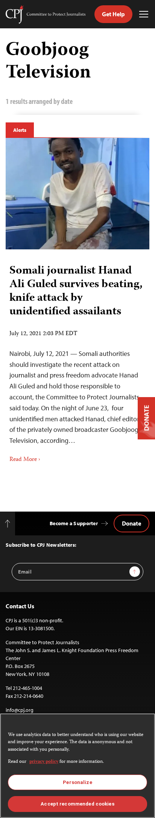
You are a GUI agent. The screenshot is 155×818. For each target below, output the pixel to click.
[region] (77, 765)
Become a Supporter (74, 523)
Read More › (24, 460)
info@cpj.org (19, 710)
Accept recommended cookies (77, 804)
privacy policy (43, 762)
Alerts (19, 130)
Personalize (77, 782)
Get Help (113, 14)
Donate (131, 523)
